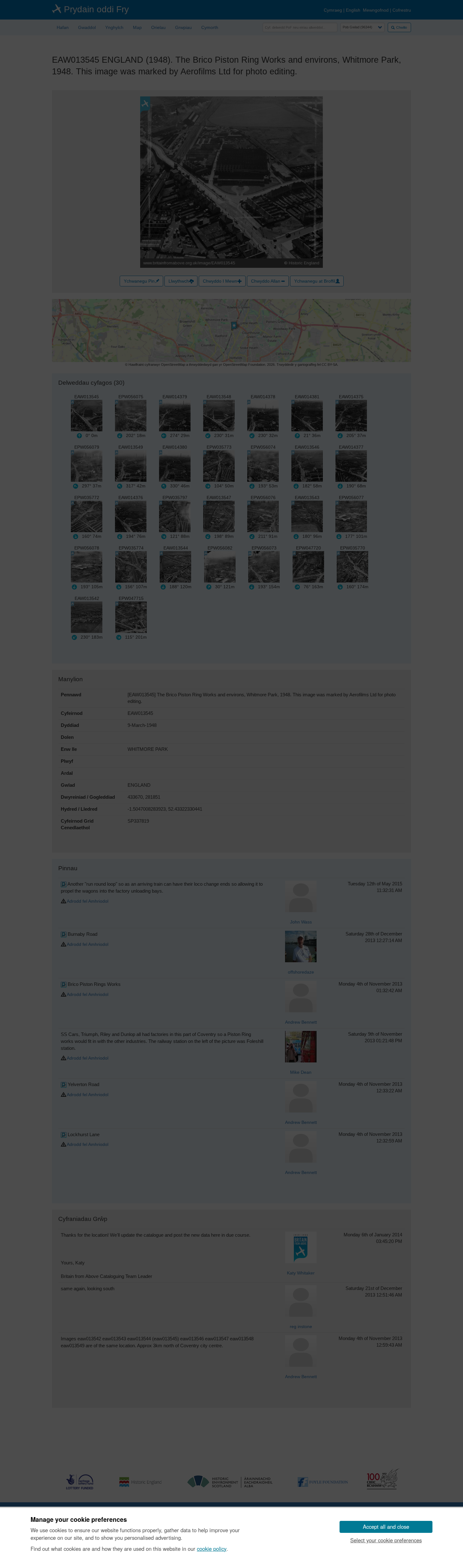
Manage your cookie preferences (79, 1519)
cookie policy (211, 1548)
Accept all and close (386, 1526)
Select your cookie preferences (386, 1540)
